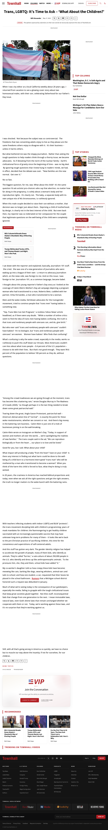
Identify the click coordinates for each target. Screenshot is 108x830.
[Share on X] (54, 18)
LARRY (55, 771)
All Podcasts (57, 792)
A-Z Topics (23, 766)
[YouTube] (61, 758)
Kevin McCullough (42, 778)
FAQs (94, 758)
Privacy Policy (17, 823)
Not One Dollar (79, 96)
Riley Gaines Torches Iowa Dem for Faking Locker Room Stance (87, 308)
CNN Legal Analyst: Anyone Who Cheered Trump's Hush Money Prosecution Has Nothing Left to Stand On (96, 177)
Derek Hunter (40, 775)
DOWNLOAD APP (68, 3)
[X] (48, 758)
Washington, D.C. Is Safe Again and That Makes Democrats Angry (89, 82)
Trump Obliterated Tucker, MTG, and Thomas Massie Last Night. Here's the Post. (36, 733)
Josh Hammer (41, 789)
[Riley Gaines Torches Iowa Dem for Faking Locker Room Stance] (89, 295)
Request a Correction (35, 823)
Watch (4, 782)
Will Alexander (36, 18)
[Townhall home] (10, 758)
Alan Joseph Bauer (42, 786)
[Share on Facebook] (63, 18)
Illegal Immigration (25, 789)
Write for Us (74, 786)
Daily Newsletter (92, 778)
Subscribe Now (47, 700)
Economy (22, 782)
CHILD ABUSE (7, 669)
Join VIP (101, 758)
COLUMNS (34, 3)
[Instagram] (52, 758)
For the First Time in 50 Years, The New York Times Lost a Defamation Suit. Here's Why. (59, 734)
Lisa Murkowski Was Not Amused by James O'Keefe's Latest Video (96, 189)
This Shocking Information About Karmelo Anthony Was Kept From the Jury (90, 250)
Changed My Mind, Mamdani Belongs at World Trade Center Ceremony (95, 160)
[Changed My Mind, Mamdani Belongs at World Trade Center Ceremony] (80, 161)
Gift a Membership (93, 775)
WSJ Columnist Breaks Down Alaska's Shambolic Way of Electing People (12, 733)
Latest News (6, 775)
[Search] (100, 3)
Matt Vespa (7, 741)
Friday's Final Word (84, 277)
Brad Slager (40, 782)
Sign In (87, 758)
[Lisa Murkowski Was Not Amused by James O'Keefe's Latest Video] (80, 191)
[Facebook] (57, 758)
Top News (5, 771)
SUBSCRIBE (92, 3)
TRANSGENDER (18, 669)
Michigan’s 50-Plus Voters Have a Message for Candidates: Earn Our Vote (88, 108)
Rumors (35, 578)
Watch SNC (91, 782)
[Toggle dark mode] (105, 3)
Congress (22, 775)
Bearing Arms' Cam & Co (61, 782)
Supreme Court (24, 793)
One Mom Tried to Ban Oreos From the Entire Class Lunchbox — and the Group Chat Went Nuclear (91, 264)
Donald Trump (24, 778)
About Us (73, 771)
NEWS (26, 3)
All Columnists (41, 793)
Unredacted (57, 778)
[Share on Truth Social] (59, 18)
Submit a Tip (74, 782)
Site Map (45, 823)
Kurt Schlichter (41, 771)
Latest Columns (7, 778)
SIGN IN (81, 3)
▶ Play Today (82, 220)
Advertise (73, 775)
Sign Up (101, 817)
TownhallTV (6, 789)
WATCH (42, 3)
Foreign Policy (24, 786)
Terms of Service (7, 823)
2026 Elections (24, 771)
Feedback (25, 823)
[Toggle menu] (3, 3)
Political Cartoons (8, 786)
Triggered (56, 775)
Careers (73, 778)
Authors (5, 793)
